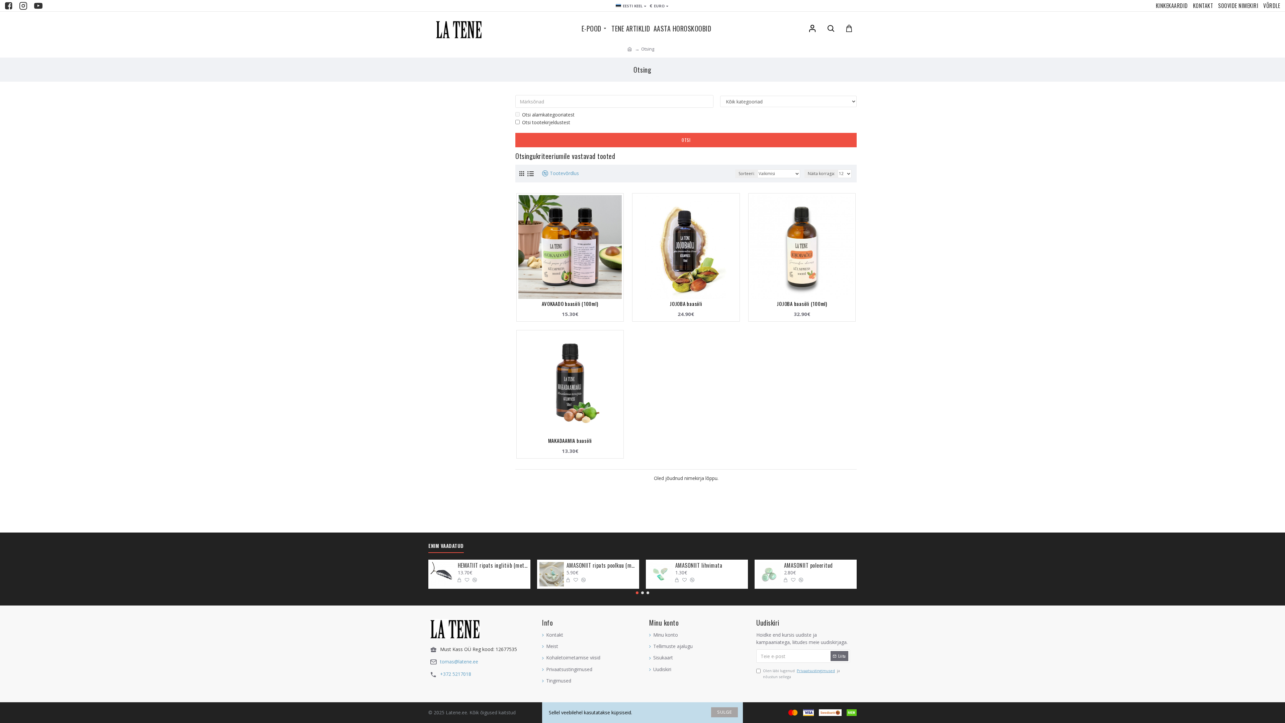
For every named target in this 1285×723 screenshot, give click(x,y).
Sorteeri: (747, 173)
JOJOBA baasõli (686, 304)
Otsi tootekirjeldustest (546, 122)
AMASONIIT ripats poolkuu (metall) (602, 565)
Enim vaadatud (446, 546)
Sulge (724, 712)
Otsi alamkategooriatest (548, 114)
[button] (637, 592)
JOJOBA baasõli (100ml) (802, 304)
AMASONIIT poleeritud (808, 565)
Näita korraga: (821, 173)
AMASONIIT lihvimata (698, 565)
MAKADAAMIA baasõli (570, 440)
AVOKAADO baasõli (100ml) (570, 304)
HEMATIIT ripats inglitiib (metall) (493, 565)
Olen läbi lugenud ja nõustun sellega (801, 673)
